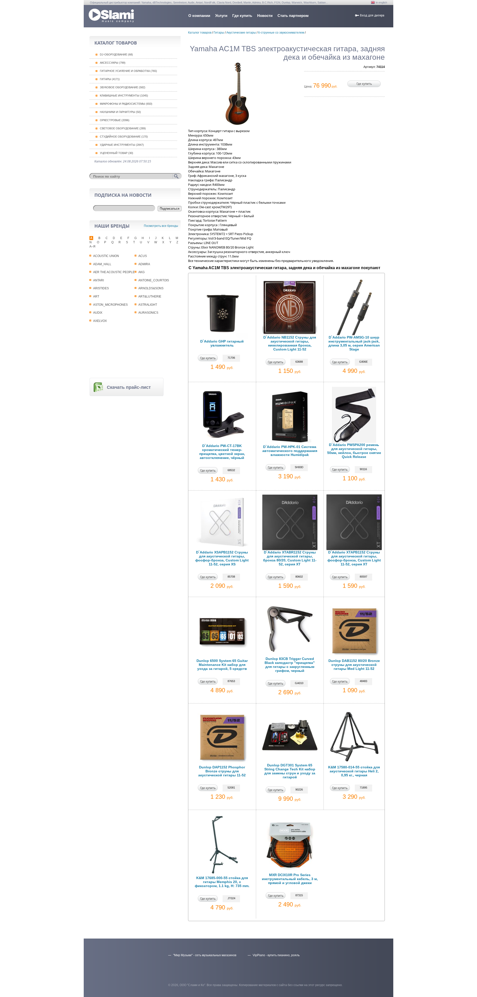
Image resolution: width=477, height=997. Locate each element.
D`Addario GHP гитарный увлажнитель (222, 343)
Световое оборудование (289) (123, 128)
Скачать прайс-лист (129, 387)
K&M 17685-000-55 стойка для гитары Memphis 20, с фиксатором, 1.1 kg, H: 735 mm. (222, 882)
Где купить (242, 15)
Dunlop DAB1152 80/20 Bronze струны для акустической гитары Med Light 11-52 (354, 665)
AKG (141, 272)
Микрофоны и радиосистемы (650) (126, 103)
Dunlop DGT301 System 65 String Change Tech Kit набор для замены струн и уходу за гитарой (289, 771)
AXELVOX (100, 321)
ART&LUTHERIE (149, 296)
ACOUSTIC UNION (106, 256)
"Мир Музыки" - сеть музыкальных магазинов (204, 955)
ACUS (142, 256)
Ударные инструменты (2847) (122, 144)
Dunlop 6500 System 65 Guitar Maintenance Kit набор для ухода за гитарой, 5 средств (222, 665)
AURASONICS (148, 312)
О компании (199, 15)
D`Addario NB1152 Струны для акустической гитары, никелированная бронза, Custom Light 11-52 (289, 343)
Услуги (221, 15)
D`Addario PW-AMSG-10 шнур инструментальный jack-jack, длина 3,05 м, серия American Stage (354, 343)
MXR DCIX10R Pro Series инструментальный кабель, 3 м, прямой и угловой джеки (290, 879)
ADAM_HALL (102, 264)
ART (96, 296)
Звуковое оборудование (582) (122, 87)
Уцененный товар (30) (116, 152)
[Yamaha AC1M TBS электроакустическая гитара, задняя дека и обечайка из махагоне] (237, 94)
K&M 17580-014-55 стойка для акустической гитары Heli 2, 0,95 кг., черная (354, 771)
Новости (265, 15)
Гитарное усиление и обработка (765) (128, 70)
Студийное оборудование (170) (124, 136)
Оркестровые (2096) (114, 120)
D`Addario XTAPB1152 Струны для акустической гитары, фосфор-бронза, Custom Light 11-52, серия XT (354, 558)
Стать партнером (293, 15)
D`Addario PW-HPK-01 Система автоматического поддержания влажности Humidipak (289, 451)
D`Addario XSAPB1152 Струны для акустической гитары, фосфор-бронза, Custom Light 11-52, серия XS (222, 558)
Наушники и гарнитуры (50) (120, 111)
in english (381, 2)
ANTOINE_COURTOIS (153, 280)
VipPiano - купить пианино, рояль (276, 955)
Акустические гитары (241, 32)
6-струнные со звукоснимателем (281, 32)
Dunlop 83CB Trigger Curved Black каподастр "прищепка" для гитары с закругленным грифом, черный (290, 665)
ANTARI (98, 280)
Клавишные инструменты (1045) (124, 95)
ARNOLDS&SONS (150, 288)
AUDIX (97, 312)
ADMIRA (144, 264)
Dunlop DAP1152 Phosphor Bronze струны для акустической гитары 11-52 (222, 771)
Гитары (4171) (110, 79)
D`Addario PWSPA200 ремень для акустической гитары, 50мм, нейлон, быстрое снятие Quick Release (354, 451)
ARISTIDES (101, 288)
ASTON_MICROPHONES (110, 304)
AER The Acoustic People (114, 272)
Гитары (219, 32)
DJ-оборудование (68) (116, 54)
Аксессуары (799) (112, 62)
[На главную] (111, 21)
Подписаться (169, 208)
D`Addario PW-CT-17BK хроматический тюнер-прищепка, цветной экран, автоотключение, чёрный (222, 452)
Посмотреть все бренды (161, 226)
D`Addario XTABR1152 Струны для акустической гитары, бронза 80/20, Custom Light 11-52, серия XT (290, 558)
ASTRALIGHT (147, 304)
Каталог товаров (199, 32)
